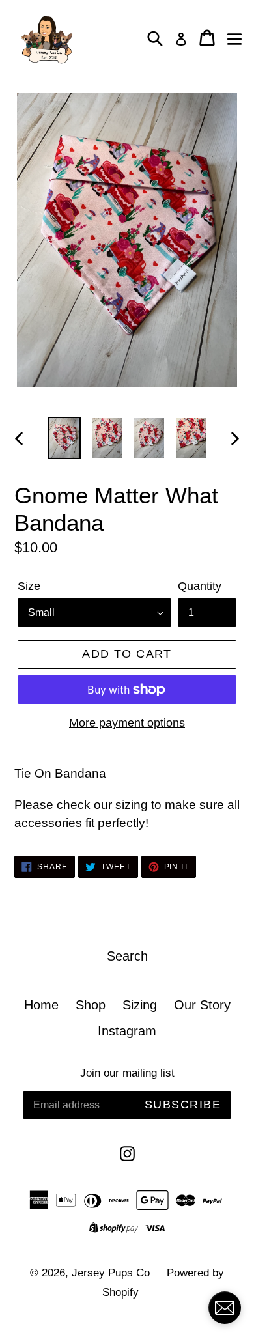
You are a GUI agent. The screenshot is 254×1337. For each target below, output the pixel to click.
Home (41, 1005)
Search (127, 956)
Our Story (202, 1005)
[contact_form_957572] (224, 1307)
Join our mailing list (127, 1073)
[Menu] (234, 37)
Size (29, 586)
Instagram (127, 1031)
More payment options (127, 722)
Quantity (199, 586)
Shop (91, 1005)
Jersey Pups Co (111, 1273)
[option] (65, 438)
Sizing (139, 1005)
